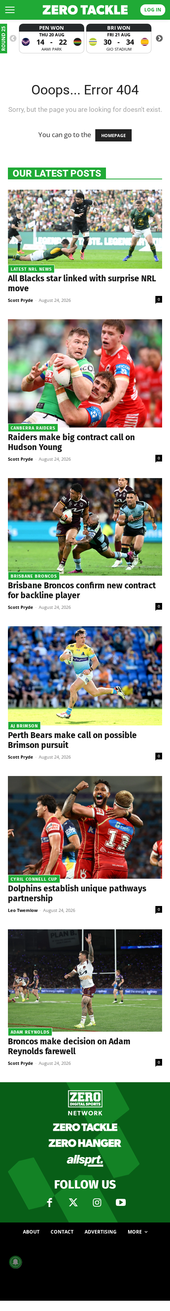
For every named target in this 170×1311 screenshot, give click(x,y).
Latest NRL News (31, 269)
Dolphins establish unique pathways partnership (77, 893)
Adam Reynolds (30, 1032)
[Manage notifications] (15, 1262)
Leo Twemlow (23, 910)
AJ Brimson (24, 726)
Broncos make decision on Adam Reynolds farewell (69, 1046)
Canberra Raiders (33, 428)
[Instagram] (97, 1203)
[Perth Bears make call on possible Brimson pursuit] (85, 675)
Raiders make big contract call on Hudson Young (71, 442)
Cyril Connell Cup (34, 879)
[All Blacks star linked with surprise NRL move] (85, 229)
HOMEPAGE (113, 135)
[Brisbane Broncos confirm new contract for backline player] (85, 527)
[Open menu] (10, 10)
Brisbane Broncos (34, 576)
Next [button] (159, 39)
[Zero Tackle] (85, 10)
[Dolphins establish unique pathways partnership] (85, 827)
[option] (51, 38)
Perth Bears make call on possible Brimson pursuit (72, 740)
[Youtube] (120, 1203)
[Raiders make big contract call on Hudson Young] (85, 373)
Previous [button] (13, 39)
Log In (152, 9)
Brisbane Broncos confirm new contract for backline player (82, 590)
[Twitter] (73, 1203)
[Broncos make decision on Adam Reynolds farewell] (85, 980)
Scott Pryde (20, 300)
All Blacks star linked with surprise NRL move (82, 283)
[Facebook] (49, 1203)
